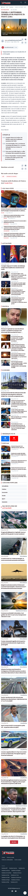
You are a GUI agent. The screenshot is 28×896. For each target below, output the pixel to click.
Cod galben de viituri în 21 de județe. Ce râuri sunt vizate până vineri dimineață (13, 837)
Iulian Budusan (23, 530)
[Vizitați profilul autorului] (2, 41)
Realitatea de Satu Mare (6, 872)
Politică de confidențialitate (7, 859)
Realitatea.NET (5, 868)
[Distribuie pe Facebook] (25, 39)
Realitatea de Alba (5, 882)
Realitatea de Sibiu (5, 875)
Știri (7, 7)
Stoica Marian (23, 556)
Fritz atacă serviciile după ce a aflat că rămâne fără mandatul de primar (15, 152)
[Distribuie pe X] (25, 42)
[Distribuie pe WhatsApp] (22, 42)
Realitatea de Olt (14, 882)
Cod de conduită (18, 859)
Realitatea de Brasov (17, 872)
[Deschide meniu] (25, 3)
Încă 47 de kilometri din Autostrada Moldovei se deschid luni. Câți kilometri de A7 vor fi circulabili (14, 699)
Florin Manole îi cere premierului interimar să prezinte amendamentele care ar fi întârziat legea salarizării (18, 426)
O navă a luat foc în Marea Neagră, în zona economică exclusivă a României (12, 559)
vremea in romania (11, 176)
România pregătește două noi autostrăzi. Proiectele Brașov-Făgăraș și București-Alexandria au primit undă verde (14, 781)
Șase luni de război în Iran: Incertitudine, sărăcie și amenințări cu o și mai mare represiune (18, 356)
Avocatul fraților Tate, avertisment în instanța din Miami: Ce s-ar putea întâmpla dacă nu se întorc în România (15, 146)
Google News (8, 183)
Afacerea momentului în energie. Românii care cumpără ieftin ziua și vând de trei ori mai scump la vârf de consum (19, 403)
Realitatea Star (22, 868)
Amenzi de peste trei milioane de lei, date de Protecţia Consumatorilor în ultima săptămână (13, 210)
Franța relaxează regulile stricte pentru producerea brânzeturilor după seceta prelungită (13, 643)
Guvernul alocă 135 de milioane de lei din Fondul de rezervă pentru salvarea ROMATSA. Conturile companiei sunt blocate (13, 395)
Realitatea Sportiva (13, 868)
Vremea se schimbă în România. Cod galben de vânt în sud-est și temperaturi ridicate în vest (13, 614)
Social (2, 212)
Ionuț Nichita (23, 695)
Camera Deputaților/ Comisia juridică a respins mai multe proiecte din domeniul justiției (15, 157)
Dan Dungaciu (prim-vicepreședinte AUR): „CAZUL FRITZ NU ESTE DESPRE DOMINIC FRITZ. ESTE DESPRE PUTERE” (19, 364)
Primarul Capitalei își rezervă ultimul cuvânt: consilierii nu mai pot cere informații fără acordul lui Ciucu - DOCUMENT (12, 331)
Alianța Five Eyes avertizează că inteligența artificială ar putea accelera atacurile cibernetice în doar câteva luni (13, 671)
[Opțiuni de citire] (25, 893)
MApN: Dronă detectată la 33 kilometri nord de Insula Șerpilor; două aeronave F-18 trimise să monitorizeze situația (13, 586)
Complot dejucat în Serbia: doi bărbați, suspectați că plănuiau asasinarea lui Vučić (14, 139)
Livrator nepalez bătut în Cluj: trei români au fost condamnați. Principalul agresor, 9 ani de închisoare (13, 753)
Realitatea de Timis (15, 875)
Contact (3, 857)
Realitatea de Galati (6, 877)
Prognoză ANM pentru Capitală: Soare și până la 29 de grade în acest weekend (13, 533)
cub (3, 176)
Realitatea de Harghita (15, 870)
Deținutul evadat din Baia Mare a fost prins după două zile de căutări (14, 216)
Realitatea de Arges (6, 879)
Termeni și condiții (10, 857)
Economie (6, 224)
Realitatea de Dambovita (16, 877)
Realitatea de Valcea (15, 879)
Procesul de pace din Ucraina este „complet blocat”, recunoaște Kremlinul (17, 339)
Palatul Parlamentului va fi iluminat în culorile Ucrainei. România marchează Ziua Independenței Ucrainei (14, 228)
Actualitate (11, 7)
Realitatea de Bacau (6, 870)
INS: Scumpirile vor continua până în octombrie (19, 417)
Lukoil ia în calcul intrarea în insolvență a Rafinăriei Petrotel (19, 462)
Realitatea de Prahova (16, 40)
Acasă (4, 7)
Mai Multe (14, 842)
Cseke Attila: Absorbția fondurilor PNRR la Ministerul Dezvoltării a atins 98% (19, 411)
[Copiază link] (22, 39)
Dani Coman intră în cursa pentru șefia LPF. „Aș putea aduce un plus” (13, 726)
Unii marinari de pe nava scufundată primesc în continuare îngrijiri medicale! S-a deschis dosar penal (19, 300)
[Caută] (21, 2)
